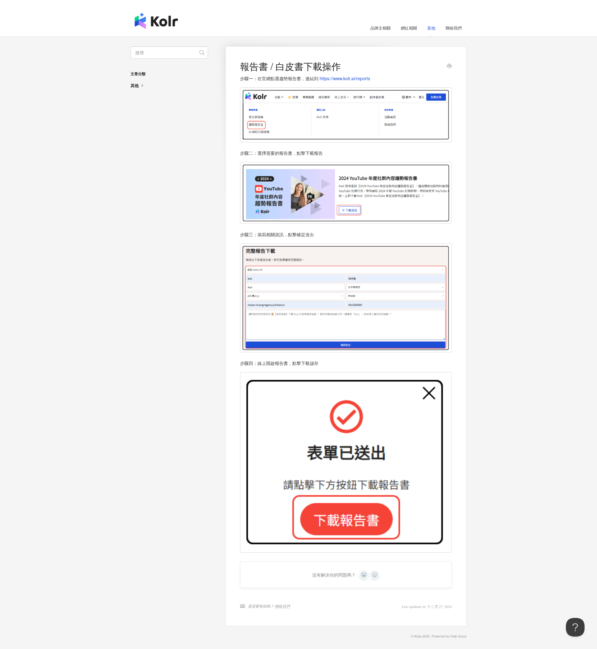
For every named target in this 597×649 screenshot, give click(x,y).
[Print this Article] (449, 66)
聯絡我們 (454, 28)
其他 (431, 28)
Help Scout (458, 636)
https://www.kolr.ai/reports (345, 78)
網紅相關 (409, 28)
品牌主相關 (380, 28)
